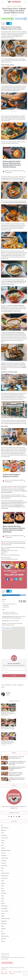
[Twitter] (10, 23)
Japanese (3, 890)
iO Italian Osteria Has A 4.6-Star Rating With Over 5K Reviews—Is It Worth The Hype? (8, 714)
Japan (2, 888)
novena (14, 684)
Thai (2, 931)
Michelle (8, 693)
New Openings (4, 908)
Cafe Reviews (4, 835)
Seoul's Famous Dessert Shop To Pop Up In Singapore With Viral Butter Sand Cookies (17, 763)
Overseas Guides (4, 911)
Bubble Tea (3, 830)
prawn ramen (20, 684)
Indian (2, 880)
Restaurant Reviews (5, 918)
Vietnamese (3, 938)
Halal (2, 870)
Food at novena (8, 684)
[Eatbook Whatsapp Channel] (21, 579)
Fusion (2, 868)
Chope (2, 842)
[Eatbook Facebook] (7, 579)
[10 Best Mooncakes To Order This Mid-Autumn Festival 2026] (4, 758)
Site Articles (3, 923)
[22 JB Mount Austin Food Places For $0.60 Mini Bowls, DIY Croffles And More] (4, 779)
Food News (3, 863)
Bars (2, 825)
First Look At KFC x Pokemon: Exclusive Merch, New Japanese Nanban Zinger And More (16, 774)
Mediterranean (4, 905)
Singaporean (4, 921)
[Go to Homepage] (14, 2)
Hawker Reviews (4, 875)
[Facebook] (7, 23)
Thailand (3, 933)
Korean (2, 898)
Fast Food (3, 853)
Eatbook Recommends (6, 850)
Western (3, 941)
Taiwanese (3, 928)
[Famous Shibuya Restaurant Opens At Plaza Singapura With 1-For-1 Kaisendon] (4, 768)
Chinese (2, 840)
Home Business (4, 878)
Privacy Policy (12, 973)
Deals (2, 845)
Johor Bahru (3, 893)
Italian (2, 885)
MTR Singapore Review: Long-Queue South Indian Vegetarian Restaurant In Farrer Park (7, 742)
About (2, 971)
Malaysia (3, 903)
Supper (2, 926)
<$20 (2, 684)
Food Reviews (4, 865)
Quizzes (2, 913)
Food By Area (4, 855)
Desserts (3, 847)
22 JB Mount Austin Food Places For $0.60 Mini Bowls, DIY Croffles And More (16, 779)
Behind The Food (4, 827)
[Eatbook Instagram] (12, 579)
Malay (2, 900)
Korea (2, 895)
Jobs (6, 971)
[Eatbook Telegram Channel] (16, 579)
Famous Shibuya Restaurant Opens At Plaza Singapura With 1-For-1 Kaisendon (17, 768)
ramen (3, 687)
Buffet (2, 832)
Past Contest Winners (18, 971)
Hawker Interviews (5, 873)
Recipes (2, 916)
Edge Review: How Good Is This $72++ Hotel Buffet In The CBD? (8, 728)
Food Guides (3, 860)
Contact (10, 971)
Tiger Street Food (5, 936)
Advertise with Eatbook (7, 962)
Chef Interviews (4, 837)
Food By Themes (4, 858)
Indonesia (3, 883)
